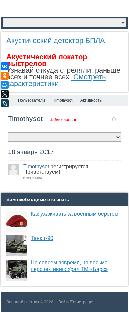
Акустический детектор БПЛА (55, 40)
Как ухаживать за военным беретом (74, 214)
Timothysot (25, 118)
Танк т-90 (42, 238)
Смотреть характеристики (56, 80)
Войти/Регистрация (76, 302)
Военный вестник (22, 302)
